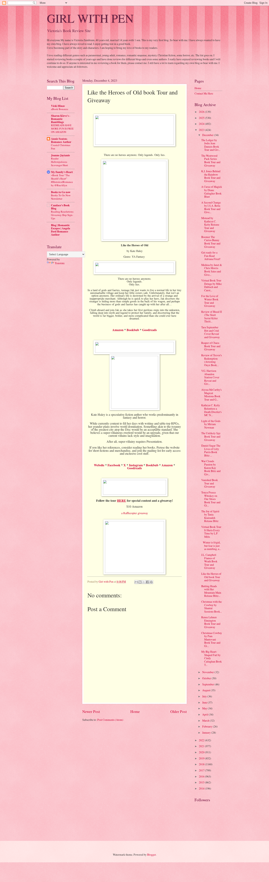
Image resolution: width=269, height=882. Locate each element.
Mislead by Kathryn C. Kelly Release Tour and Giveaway (210, 224)
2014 (202, 788)
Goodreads (149, 330)
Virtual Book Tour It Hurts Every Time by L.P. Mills (211, 532)
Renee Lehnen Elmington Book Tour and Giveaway (210, 622)
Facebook (114, 465)
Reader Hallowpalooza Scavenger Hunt (59, 162)
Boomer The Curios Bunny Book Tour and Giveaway (210, 242)
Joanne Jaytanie (60, 155)
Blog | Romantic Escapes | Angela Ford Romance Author (60, 230)
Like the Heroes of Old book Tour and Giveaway (211, 577)
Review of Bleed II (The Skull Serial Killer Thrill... (211, 316)
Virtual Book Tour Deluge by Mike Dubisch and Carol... (211, 285)
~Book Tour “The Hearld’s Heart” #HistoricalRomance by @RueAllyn (62, 180)
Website (99, 465)
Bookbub (133, 330)
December (208, 135)
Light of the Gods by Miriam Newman (210, 424)
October (207, 678)
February (207, 726)
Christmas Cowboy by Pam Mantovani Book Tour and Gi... (211, 639)
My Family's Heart (62, 172)
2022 (202, 740)
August (206, 690)
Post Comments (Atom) (110, 720)
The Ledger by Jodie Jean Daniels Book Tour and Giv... (210, 145)
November (208, 672)
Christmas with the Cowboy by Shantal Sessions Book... (211, 606)
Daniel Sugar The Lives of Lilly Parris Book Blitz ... (210, 450)
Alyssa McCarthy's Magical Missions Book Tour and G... (211, 394)
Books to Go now (60, 192)
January (206, 732)
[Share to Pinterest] (151, 582)
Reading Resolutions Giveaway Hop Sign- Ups (62, 215)
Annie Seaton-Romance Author (61, 140)
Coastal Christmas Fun (60, 146)
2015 (202, 782)
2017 (202, 770)
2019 (202, 758)
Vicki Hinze (58, 106)
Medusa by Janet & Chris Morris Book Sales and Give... (211, 270)
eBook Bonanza (59, 109)
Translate (60, 263)
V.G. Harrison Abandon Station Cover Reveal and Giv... (210, 377)
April (205, 714)
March (206, 720)
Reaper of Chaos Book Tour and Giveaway (210, 346)
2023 (202, 130)
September (208, 684)
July (204, 696)
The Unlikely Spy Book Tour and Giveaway (211, 436)
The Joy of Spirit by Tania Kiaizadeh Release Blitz (210, 516)
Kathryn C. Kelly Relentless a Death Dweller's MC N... (211, 410)
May (205, 708)
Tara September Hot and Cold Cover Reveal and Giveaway (210, 332)
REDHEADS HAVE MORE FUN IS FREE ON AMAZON (62, 128)
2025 (202, 118)
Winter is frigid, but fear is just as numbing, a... (211, 545)
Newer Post (91, 711)
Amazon (117, 330)
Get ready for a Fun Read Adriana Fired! (211, 256)
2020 (202, 752)
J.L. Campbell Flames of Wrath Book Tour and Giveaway (209, 561)
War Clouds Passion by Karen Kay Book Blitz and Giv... (211, 467)
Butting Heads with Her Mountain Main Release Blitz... (211, 591)
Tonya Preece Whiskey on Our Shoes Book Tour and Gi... (210, 499)
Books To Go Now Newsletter (60, 196)
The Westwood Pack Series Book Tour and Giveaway (210, 160)
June (205, 702)
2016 (202, 776)
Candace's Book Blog (60, 206)
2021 (202, 746)
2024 (202, 124)
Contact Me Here (204, 93)
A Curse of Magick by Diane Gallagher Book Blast (211, 191)
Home (135, 711)
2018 (202, 764)
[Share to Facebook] (147, 582)
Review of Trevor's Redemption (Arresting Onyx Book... (211, 360)
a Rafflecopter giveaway (134, 513)
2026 (202, 112)
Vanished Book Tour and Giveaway (209, 483)
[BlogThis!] (140, 582)
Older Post (178, 711)
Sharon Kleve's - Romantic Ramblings (60, 119)
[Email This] (136, 582)
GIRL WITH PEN (90, 18)
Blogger (151, 854)
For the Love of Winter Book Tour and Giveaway (209, 301)
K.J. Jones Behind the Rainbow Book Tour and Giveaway (210, 176)
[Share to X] (144, 582)
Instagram (136, 465)
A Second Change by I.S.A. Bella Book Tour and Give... (211, 207)
